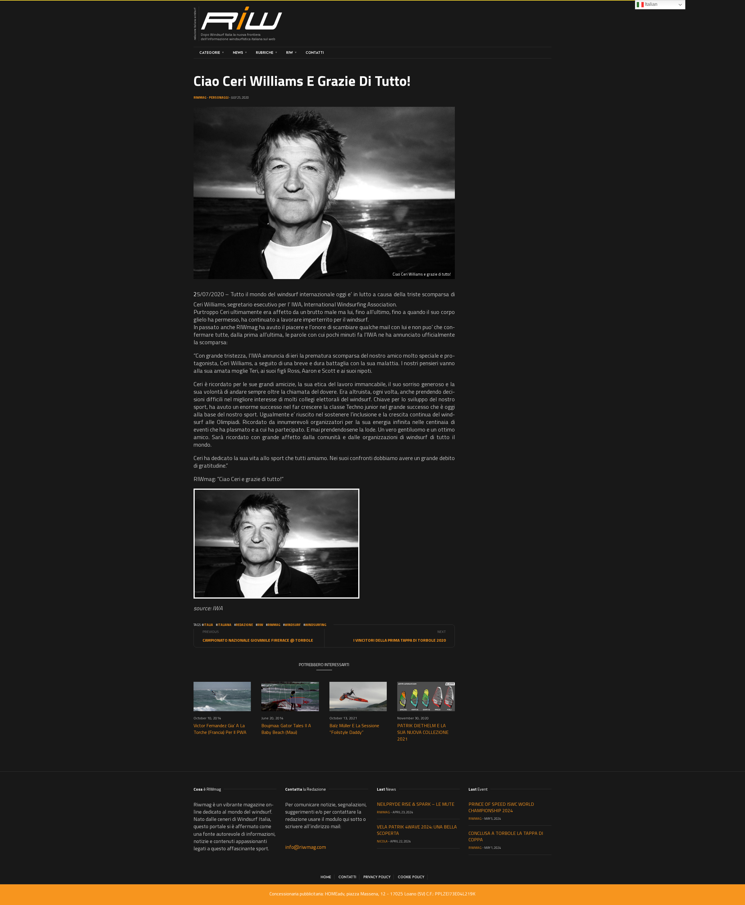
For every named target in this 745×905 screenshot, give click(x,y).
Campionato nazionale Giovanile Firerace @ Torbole (258, 640)
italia (208, 624)
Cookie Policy (411, 877)
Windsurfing (315, 624)
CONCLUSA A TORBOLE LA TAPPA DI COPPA (506, 836)
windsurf (293, 624)
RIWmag (200, 97)
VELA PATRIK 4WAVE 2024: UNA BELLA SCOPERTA (417, 830)
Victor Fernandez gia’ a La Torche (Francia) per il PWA (220, 729)
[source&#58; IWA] (276, 544)
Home (326, 877)
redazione (244, 624)
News (238, 52)
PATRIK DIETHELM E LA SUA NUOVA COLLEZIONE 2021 (422, 732)
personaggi (218, 97)
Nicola (382, 841)
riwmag (273, 624)
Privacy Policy (377, 877)
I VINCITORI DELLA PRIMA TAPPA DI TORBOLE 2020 (399, 640)
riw (260, 624)
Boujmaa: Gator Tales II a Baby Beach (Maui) (286, 729)
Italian (650, 4)
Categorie (209, 52)
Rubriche (264, 52)
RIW (289, 52)
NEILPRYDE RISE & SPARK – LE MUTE (415, 804)
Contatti (315, 52)
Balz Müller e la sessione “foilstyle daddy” (354, 729)
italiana (224, 624)
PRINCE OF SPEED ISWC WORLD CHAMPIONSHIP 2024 (501, 807)
